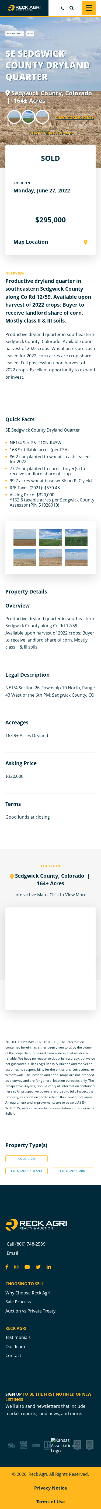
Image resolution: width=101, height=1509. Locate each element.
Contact (13, 1355)
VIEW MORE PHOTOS (74, 117)
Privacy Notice (50, 1488)
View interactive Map (50, 132)
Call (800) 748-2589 (26, 1244)
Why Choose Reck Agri (27, 1293)
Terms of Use (50, 1502)
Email (12, 1253)
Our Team (15, 1346)
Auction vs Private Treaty (30, 1311)
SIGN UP (13, 1394)
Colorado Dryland (26, 1171)
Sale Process (18, 1302)
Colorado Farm (73, 1171)
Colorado (26, 1159)
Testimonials (18, 1337)
